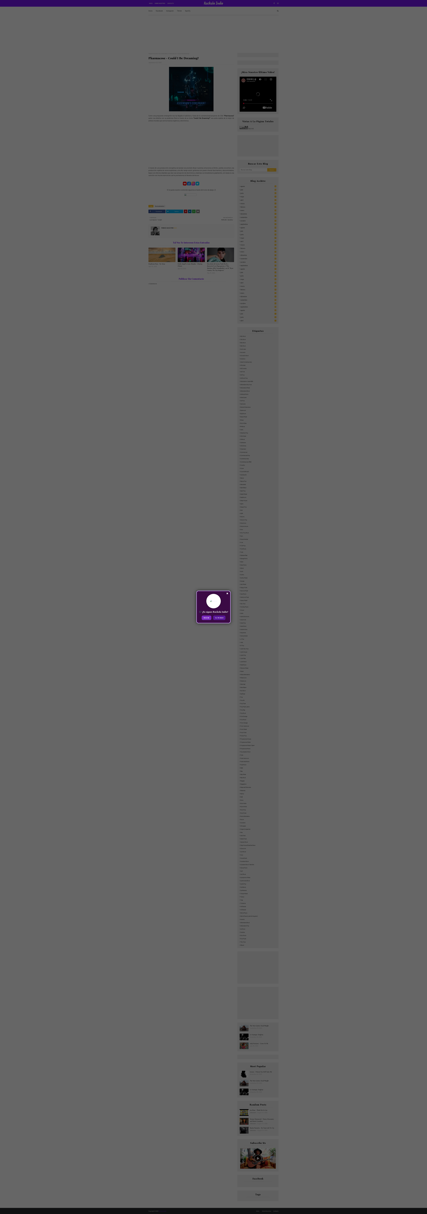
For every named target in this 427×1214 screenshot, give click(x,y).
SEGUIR (206, 618)
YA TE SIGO (219, 618)
